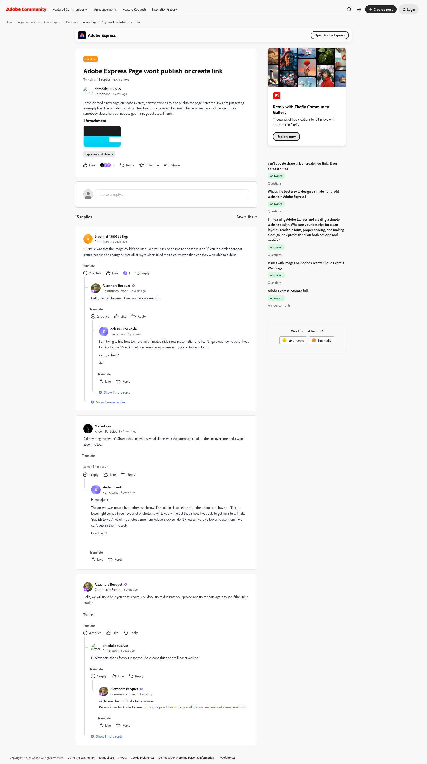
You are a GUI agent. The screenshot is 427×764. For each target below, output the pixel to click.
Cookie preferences (142, 757)
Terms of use (106, 757)
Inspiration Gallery (164, 9)
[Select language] (359, 9)
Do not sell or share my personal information (186, 757)
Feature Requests (134, 9)
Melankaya (103, 426)
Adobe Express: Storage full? (288, 291)
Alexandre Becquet (116, 285)
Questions (72, 22)
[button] (381, 9)
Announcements (105, 9)
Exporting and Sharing (99, 154)
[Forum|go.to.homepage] (26, 9)
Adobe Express (53, 22)
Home (9, 22)
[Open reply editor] (166, 194)
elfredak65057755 (108, 89)
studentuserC (112, 487)
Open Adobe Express (330, 35)
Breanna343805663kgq (112, 236)
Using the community (81, 757)
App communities (28, 22)
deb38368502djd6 (123, 329)
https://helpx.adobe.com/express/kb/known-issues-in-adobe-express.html (195, 707)
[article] (166, 255)
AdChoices (228, 757)
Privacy (122, 757)
